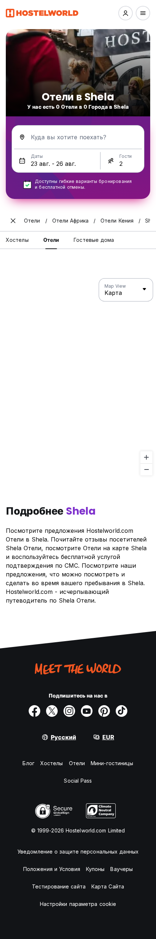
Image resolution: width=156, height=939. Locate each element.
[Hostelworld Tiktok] (121, 711)
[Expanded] (13, 220)
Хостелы (51, 763)
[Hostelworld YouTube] (87, 711)
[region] (78, 377)
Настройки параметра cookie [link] (78, 904)
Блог (28, 763)
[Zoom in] (146, 457)
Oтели (77, 763)
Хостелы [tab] (17, 240)
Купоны (95, 869)
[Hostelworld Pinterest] (104, 711)
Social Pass (78, 781)
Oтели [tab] (51, 240)
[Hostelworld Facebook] (34, 711)
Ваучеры (121, 869)
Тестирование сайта (59, 886)
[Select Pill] (125, 13)
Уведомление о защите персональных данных (78, 851)
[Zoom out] (146, 469)
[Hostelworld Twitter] (52, 711)
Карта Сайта (107, 886)
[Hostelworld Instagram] (69, 711)
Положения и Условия (51, 869)
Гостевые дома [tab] (94, 240)
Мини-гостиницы (112, 763)
